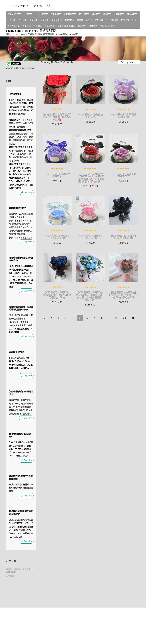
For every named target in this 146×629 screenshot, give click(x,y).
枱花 (134, 20)
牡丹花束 (11, 20)
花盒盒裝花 (56, 14)
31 (133, 318)
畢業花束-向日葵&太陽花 (62, 20)
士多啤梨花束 (13, 25)
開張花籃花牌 (112, 20)
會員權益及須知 (107, 25)
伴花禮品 (38, 25)
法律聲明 (93, 25)
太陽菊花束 (119, 14)
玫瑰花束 (28, 14)
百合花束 (22, 20)
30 (124, 318)
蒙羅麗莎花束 (70, 14)
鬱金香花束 (132, 14)
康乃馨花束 (43, 14)
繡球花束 (107, 14)
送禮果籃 (125, 20)
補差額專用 (49, 25)
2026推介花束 (14, 14)
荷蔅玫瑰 (10, 576)
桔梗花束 (44, 20)
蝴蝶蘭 (80, 20)
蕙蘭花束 (33, 20)
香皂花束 (27, 25)
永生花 (89, 20)
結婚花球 (99, 20)
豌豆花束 (96, 14)
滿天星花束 (84, 14)
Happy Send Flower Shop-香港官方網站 (31, 30)
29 (116, 318)
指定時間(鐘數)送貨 (66, 25)
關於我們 (82, 25)
